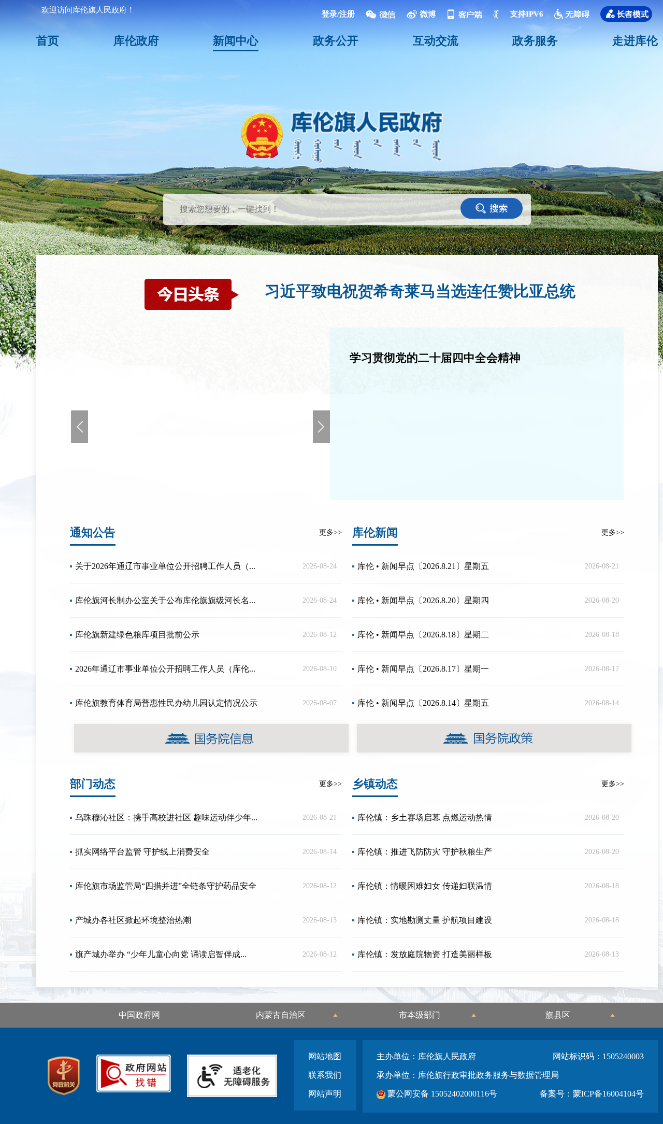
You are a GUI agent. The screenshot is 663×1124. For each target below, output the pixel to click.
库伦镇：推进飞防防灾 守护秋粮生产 (424, 851)
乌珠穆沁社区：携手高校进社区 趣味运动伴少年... (166, 817)
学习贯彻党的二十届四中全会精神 (435, 357)
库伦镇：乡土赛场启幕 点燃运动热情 (424, 817)
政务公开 (335, 40)
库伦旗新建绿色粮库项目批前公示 (137, 634)
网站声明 (324, 1093)
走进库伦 (635, 40)
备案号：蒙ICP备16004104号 (592, 1093)
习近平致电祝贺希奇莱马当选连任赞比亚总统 (420, 291)
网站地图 (324, 1056)
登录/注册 (338, 14)
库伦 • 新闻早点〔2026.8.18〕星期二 (423, 634)
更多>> (330, 532)
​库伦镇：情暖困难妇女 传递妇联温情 (424, 885)
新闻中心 (235, 40)
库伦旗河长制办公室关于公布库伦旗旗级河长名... (165, 600)
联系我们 (324, 1075)
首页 (47, 40)
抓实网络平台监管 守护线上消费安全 (142, 851)
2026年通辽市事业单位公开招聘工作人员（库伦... (165, 668)
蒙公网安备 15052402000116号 (441, 1093)
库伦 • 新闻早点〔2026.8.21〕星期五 (423, 566)
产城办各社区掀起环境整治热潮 (133, 920)
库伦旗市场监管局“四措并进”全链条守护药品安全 (165, 885)
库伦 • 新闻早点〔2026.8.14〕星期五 (423, 703)
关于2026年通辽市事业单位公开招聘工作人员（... (165, 566)
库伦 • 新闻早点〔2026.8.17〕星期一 (423, 668)
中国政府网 (139, 1015)
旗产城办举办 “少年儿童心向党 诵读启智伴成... (161, 954)
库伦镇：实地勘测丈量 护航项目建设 (424, 920)
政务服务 (535, 40)
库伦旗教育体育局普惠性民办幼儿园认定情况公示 (166, 703)
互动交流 (435, 40)
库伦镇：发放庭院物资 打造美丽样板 (424, 954)
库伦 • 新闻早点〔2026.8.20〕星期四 (423, 600)
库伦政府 (136, 40)
